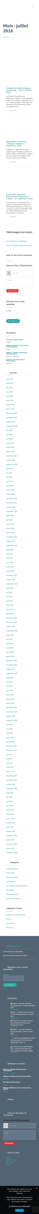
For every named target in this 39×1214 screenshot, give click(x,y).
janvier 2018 (10, 742)
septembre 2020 (11, 631)
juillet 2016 (9, 793)
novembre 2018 (11, 712)
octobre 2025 (10, 422)
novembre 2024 (11, 456)
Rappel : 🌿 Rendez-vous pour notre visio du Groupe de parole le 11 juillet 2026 (22, 1014)
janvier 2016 (10, 818)
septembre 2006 (11, 852)
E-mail (9, 311)
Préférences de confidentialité (20, 1206)
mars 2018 (10, 737)
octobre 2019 (10, 669)
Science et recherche (13, 898)
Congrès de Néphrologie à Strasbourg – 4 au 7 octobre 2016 (19, 90)
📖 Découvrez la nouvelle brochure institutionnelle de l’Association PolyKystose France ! (21, 1023)
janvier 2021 (10, 614)
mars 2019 (10, 695)
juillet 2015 (9, 827)
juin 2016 (9, 797)
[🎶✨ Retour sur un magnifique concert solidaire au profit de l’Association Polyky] (6, 1041)
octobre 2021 (10, 579)
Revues (9, 927)
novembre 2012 (11, 844)
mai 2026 (9, 392)
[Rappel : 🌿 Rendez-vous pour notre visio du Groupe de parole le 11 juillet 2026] (6, 1015)
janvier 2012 (10, 848)
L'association (10, 881)
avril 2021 (9, 601)
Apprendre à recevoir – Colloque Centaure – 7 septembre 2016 (17, 143)
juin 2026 (9, 388)
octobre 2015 (10, 823)
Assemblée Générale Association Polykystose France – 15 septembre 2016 (19, 196)
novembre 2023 (11, 503)
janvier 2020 (10, 656)
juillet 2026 (9, 383)
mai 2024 (9, 477)
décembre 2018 (11, 707)
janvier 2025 (10, 451)
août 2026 (9, 379)
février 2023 (10, 528)
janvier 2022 (10, 571)
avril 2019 (9, 690)
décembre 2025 (11, 413)
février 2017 (10, 771)
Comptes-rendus (12, 869)
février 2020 (10, 652)
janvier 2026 (10, 409)
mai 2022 (9, 554)
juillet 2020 (9, 635)
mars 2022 (10, 562)
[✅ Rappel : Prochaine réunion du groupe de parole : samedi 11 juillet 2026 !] (6, 1032)
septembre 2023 (11, 511)
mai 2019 (9, 686)
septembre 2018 (11, 720)
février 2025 (10, 447)
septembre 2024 (11, 464)
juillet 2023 (9, 515)
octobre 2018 (10, 716)
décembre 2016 (11, 776)
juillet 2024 (9, 469)
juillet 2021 (9, 588)
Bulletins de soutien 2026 (14, 915)
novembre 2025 (11, 417)
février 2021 (10, 609)
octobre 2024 (10, 460)
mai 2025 (9, 434)
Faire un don (12, 291)
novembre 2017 (11, 746)
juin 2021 (9, 592)
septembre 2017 (11, 750)
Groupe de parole (12, 877)
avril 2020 (9, 643)
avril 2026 (9, 396)
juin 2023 (9, 520)
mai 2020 (9, 639)
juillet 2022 (9, 550)
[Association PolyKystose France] (18, 7)
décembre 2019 (11, 661)
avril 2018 (9, 733)
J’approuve (19, 1210)
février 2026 (10, 405)
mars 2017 (10, 767)
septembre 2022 (11, 545)
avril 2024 (9, 481)
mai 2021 (9, 597)
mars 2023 (10, 524)
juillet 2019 (9, 678)
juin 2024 (9, 473)
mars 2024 (10, 486)
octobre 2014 (10, 831)
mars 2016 (10, 810)
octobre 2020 (10, 626)
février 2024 (10, 490)
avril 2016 (9, 806)
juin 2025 (9, 430)
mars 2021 (10, 605)
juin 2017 (9, 754)
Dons (8, 919)
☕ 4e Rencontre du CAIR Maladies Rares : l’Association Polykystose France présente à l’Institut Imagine (21, 1049)
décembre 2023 (11, 498)
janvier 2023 (10, 533)
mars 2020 (10, 648)
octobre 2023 (10, 507)
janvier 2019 (10, 703)
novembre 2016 (11, 780)
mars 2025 (10, 443)
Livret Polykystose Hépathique (16, 241)
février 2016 (10, 814)
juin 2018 (9, 725)
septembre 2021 (11, 584)
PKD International (12, 894)
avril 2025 (9, 439)
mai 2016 (9, 801)
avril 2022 (9, 558)
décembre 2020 (11, 618)
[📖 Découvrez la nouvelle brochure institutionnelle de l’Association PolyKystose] (6, 1023)
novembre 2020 (11, 622)
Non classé (10, 890)
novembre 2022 (11, 537)
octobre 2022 (10, 541)
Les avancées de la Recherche (16, 886)
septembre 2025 (11, 426)
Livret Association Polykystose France (19, 245)
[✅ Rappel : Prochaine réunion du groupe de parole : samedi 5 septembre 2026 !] (6, 1006)
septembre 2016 (11, 788)
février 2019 (10, 699)
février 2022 (10, 567)
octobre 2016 (10, 784)
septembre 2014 (11, 835)
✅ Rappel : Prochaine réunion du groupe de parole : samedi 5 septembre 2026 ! (22, 1006)
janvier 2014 (10, 840)
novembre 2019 (11, 665)
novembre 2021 (11, 575)
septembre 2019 (11, 673)
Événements (12, 110)
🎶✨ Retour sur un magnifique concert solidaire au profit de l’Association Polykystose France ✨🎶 (22, 1040)
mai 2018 (9, 729)
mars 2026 (10, 400)
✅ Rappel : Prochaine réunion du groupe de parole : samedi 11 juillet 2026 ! (21, 1031)
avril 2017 (9, 763)
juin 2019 (9, 682)
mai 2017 (9, 759)
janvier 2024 (10, 494)
